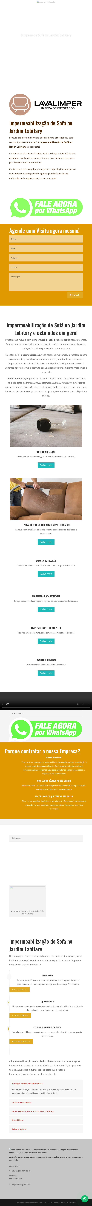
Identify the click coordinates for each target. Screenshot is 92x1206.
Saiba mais (46, 43)
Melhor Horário (21, 1041)
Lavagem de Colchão (46, 35)
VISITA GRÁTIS (19, 989)
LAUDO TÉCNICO (20, 1016)
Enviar (75, 295)
